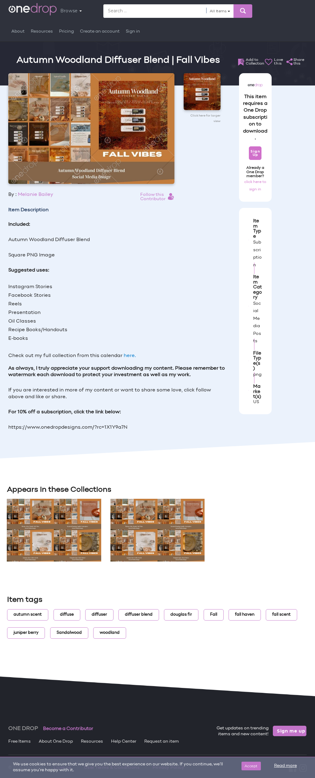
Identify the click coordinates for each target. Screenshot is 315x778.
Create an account (100, 32)
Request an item (161, 742)
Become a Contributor (68, 729)
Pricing (66, 32)
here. (130, 355)
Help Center (123, 742)
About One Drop (56, 742)
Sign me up (291, 731)
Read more (285, 766)
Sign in (133, 32)
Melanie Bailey (35, 194)
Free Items (19, 742)
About (18, 32)
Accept (251, 766)
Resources (42, 32)
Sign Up (255, 153)
